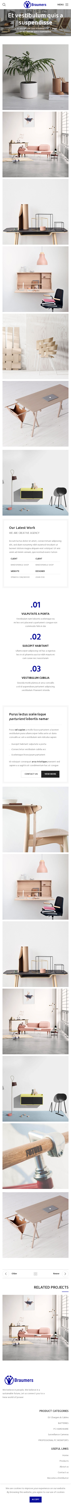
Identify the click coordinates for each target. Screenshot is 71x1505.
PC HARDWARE (61, 1429)
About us (64, 1467)
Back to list (35, 1274)
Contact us (63, 1472)
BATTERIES (63, 1423)
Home (54, 28)
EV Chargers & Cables (58, 1417)
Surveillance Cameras (58, 1434)
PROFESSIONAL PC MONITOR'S (53, 1440)
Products (64, 1461)
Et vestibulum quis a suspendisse (33, 28)
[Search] (4, 4)
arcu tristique (39, 762)
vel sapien (20, 730)
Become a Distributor (58, 1478)
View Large (4, 1297)
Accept (35, 1499)
